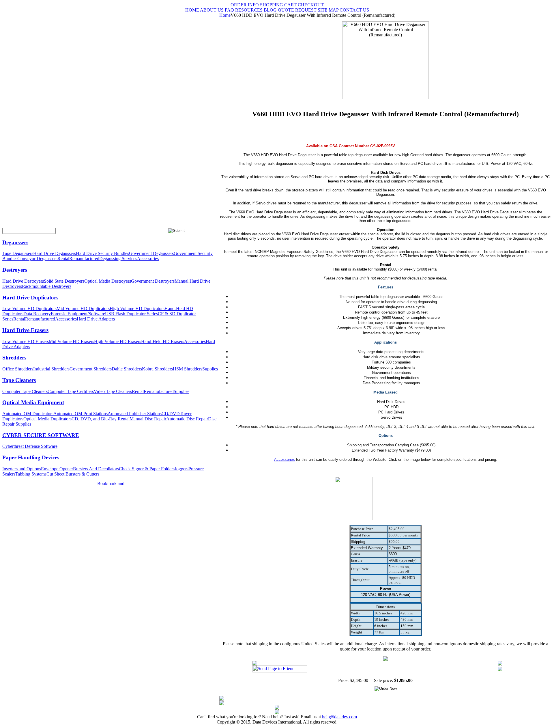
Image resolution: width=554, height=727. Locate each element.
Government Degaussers (151, 253)
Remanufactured (84, 258)
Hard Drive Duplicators (30, 297)
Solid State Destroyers (64, 281)
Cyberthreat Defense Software (29, 446)
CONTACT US (354, 10)
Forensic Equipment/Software (78, 313)
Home (225, 15)
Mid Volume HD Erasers (71, 341)
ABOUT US (212, 10)
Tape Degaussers (17, 253)
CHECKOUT (311, 4)
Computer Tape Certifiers (71, 391)
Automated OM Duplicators (27, 413)
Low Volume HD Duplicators (29, 308)
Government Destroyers (153, 281)
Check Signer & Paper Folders (147, 468)
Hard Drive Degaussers (54, 253)
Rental (63, 258)
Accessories (148, 258)
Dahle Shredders (127, 368)
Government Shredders (91, 368)
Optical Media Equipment (33, 402)
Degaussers (15, 242)
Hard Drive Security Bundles (102, 253)
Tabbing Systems (30, 473)
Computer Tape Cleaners (25, 391)
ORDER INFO (245, 4)
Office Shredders (17, 368)
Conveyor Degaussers (37, 258)
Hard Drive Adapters (96, 318)
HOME (192, 10)
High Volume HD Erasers (117, 341)
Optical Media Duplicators (47, 418)
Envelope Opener (57, 468)
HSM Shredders (187, 368)
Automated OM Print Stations (80, 413)
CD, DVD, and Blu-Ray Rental (101, 418)
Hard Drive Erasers (25, 330)
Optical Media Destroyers (107, 281)
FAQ (229, 10)
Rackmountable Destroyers (46, 286)
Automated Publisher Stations (135, 413)
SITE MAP (328, 10)
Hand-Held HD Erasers (162, 341)
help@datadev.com (339, 716)
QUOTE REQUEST (297, 10)
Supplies (210, 368)
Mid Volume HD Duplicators (83, 308)
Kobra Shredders (157, 368)
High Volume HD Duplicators (137, 308)
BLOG (270, 10)
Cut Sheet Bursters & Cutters (72, 473)
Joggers (181, 468)
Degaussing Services (118, 258)
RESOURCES (249, 10)
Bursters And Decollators (96, 468)
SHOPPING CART (278, 4)
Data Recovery (37, 313)
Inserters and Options (21, 468)
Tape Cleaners (19, 380)
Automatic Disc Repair (187, 418)
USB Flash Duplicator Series (131, 313)
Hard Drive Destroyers (23, 281)
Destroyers (14, 270)
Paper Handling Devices (30, 457)
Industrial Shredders (51, 368)
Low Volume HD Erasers (25, 341)
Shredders (14, 358)
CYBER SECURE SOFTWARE (40, 435)
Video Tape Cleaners (113, 391)
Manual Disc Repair (148, 418)
